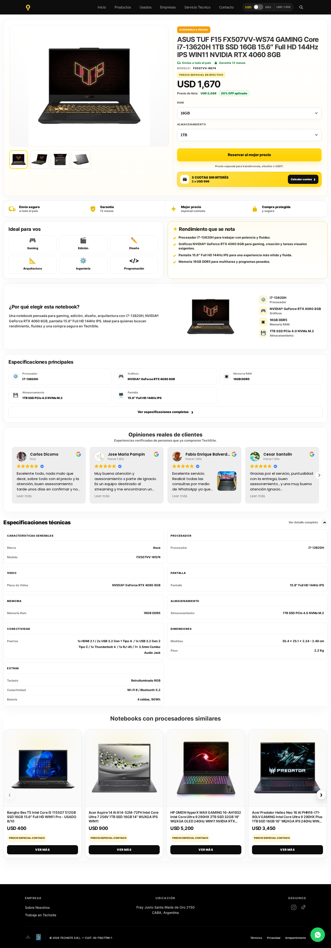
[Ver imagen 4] (81, 159)
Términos (256, 938)
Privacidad (273, 938)
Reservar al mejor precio (249, 154)
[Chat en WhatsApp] (317, 934)
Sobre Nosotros (37, 907)
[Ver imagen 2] (39, 159)
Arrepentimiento (295, 938)
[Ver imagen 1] (18, 159)
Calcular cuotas (303, 179)
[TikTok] (303, 907)
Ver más (42, 849)
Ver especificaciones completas (165, 412)
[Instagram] (293, 907)
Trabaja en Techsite (40, 915)
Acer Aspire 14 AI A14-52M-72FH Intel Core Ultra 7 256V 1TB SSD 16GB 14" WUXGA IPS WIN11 (123, 816)
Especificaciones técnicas (160, 522)
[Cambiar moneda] (258, 7)
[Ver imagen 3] (60, 159)
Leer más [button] (24, 496)
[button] (319, 475)
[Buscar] (301, 7)
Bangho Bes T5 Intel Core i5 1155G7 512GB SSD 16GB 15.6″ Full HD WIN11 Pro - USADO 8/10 (41, 816)
